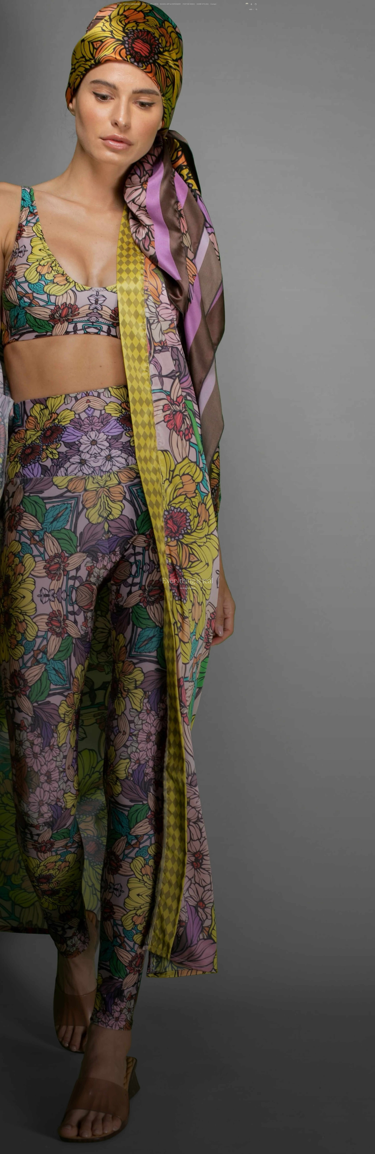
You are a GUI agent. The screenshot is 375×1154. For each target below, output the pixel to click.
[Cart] (256, 4)
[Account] (251, 4)
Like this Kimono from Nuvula (187, 588)
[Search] (256, 9)
